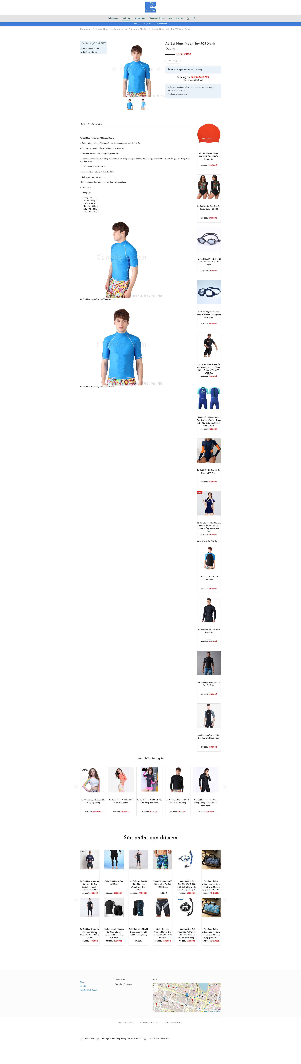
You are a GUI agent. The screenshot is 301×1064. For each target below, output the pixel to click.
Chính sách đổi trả (156, 18)
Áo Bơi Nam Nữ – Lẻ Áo (90, 49)
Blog (170, 18)
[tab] (129, 104)
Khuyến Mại (140, 18)
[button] (114, 69)
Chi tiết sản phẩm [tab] (91, 124)
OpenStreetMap (215, 1011)
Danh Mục (126, 18)
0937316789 (201, 77)
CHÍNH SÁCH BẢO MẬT (126, 1023)
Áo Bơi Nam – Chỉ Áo (89, 52)
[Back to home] (150, 7)
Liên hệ (179, 18)
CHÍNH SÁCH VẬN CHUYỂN (149, 1023)
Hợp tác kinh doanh (88, 990)
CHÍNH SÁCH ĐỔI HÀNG (173, 1023)
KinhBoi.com (112, 18)
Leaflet (205, 1011)
